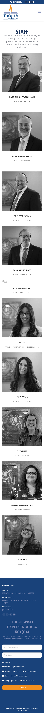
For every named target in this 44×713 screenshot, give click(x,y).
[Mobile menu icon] (39, 12)
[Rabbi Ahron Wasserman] (22, 72)
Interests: (6, 663)
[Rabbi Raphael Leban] (22, 131)
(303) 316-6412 (17, 2)
